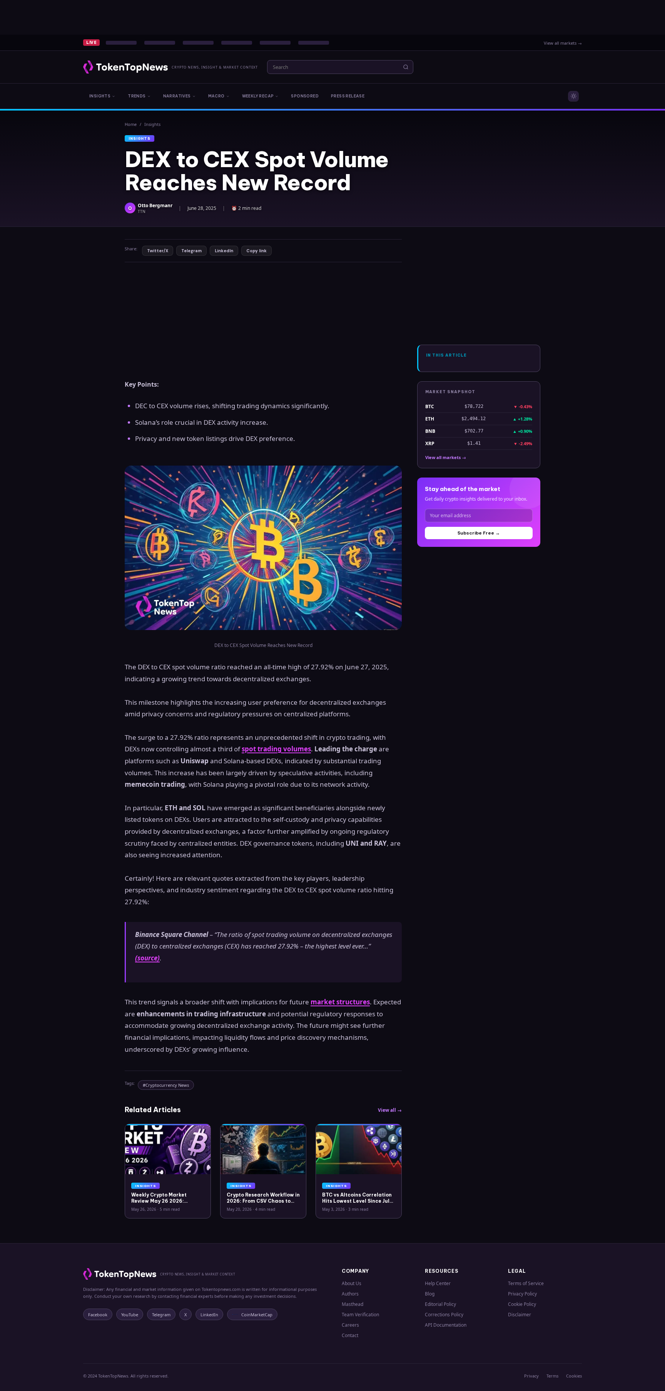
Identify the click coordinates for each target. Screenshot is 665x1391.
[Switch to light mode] (573, 96)
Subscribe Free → (479, 533)
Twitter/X (157, 250)
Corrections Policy (444, 1314)
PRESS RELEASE (347, 96)
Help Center (438, 1283)
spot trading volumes (276, 748)
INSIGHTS (99, 96)
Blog (429, 1293)
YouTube (129, 1314)
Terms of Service (526, 1283)
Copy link (256, 250)
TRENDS (136, 96)
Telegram (191, 250)
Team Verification (360, 1314)
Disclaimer (519, 1314)
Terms (552, 1376)
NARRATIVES (177, 96)
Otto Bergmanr (155, 205)
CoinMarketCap (256, 1314)
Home (131, 124)
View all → (390, 1110)
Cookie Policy (522, 1304)
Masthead (352, 1304)
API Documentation (445, 1325)
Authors (350, 1293)
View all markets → (563, 43)
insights (152, 124)
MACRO (216, 96)
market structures (340, 1001)
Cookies (574, 1376)
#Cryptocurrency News (166, 1085)
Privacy (531, 1376)
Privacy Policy (522, 1293)
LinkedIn (224, 250)
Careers (350, 1325)
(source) (147, 958)
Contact (350, 1335)
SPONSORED (305, 96)
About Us (351, 1283)
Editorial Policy (440, 1304)
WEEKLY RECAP (258, 96)
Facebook (97, 1314)
